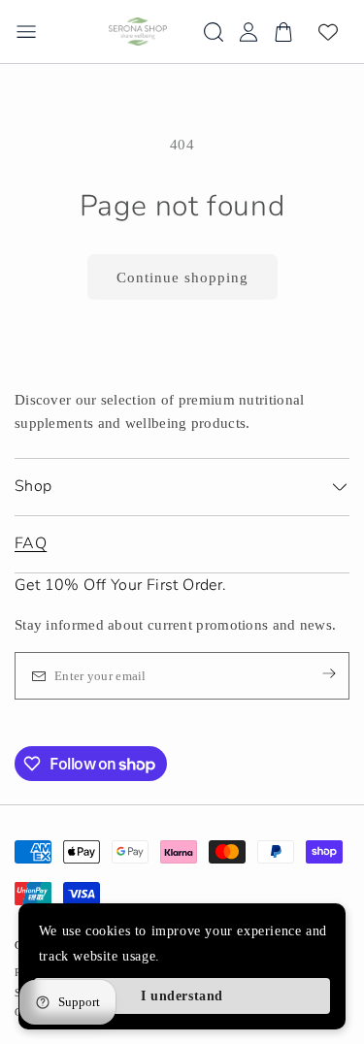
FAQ (31, 543)
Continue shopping (182, 277)
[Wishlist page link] (328, 32)
